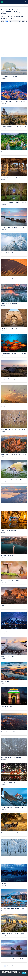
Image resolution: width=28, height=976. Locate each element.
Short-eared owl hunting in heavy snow (11, 757)
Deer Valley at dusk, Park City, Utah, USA (11, 631)
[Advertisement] (14, 37)
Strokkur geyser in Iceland (7, 656)
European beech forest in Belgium (9, 858)
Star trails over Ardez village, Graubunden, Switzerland (14, 101)
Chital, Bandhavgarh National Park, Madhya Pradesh (14, 429)
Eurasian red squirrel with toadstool (10, 580)
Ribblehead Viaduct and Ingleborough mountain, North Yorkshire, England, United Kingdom (14, 908)
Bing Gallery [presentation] (3, 5)
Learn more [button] (9, 974)
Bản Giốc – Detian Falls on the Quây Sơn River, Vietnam (14, 151)
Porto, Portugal (5, 681)
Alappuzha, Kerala (5, 883)
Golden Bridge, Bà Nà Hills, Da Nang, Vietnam (12, 933)
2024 (11, 21)
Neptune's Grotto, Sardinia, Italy (9, 530)
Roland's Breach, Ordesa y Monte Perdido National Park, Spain (14, 807)
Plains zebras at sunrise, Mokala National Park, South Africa (14, 832)
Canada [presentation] (16, 5)
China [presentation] (21, 5)
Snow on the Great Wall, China (8, 252)
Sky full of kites (5, 404)
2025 (6, 21)
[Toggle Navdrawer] (25, 2)
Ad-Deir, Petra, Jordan (6, 605)
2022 (19, 21)
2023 (15, 21)
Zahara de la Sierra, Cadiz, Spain (9, 555)
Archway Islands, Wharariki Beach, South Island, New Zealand (14, 958)
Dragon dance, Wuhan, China (8, 782)
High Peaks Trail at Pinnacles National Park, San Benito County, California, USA (14, 454)
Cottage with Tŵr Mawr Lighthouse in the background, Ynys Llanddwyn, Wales (14, 379)
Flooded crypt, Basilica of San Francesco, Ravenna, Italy (14, 202)
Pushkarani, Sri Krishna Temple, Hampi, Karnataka (13, 177)
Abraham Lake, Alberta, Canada (9, 303)
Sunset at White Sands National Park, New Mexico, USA (14, 505)
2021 (23, 21)
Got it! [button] (24, 972)
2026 (2, 21)
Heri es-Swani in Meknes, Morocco (9, 328)
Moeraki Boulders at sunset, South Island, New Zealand (14, 227)
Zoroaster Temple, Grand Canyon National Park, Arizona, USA (14, 732)
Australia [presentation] (10, 5)
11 (22, 965)
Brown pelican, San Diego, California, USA (11, 479)
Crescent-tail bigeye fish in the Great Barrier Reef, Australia (14, 353)
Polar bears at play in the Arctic (9, 76)
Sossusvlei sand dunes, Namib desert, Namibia (12, 278)
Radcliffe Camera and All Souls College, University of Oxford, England (14, 126)
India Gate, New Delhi (6, 706)
